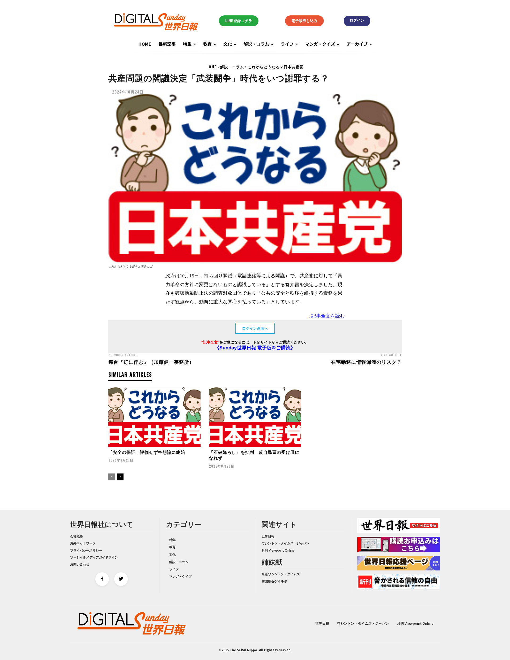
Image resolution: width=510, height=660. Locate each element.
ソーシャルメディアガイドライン (94, 557)
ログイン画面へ (255, 328)
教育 (172, 547)
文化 (172, 554)
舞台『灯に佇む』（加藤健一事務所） (151, 361)
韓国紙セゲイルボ (274, 581)
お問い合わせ (79, 564)
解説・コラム (232, 66)
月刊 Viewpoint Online (278, 550)
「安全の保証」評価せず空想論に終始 (146, 452)
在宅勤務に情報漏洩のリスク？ (366, 361)
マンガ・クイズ (180, 576)
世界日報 (268, 536)
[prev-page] (111, 476)
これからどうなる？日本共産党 (276, 66)
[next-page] (120, 476)
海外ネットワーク (83, 543)
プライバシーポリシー (86, 550)
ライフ (174, 569)
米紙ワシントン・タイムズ (281, 574)
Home (211, 66)
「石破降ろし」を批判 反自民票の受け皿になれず (254, 455)
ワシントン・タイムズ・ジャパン (285, 543)
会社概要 (76, 536)
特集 (172, 540)
